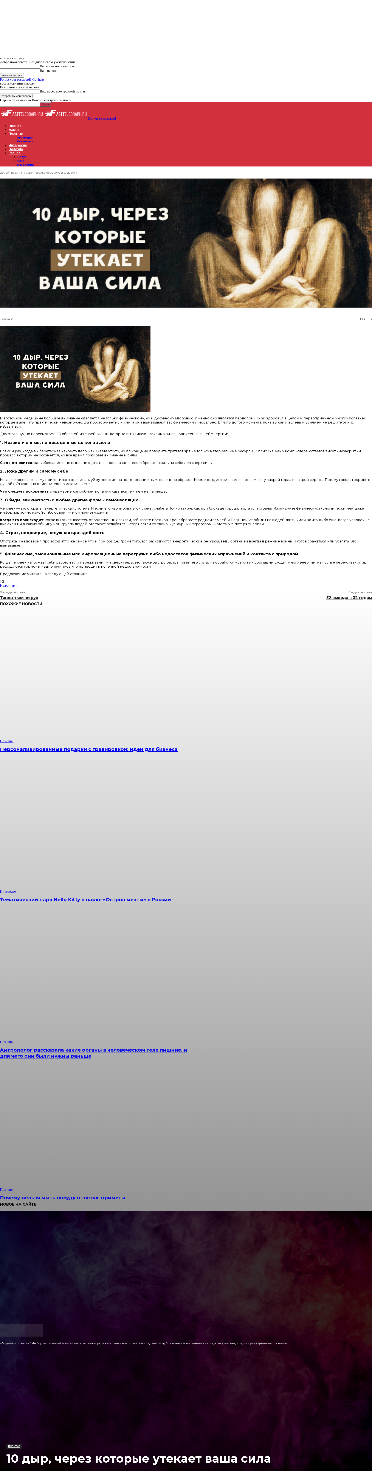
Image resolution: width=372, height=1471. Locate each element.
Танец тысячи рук (19, 597)
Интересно (8, 891)
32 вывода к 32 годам (349, 597)
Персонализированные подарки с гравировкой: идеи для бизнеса (89, 749)
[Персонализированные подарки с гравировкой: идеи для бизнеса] (94, 677)
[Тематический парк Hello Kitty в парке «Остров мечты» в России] (94, 827)
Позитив (14, 1446)
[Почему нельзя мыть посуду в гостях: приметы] (94, 1125)
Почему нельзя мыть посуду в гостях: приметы (62, 1198)
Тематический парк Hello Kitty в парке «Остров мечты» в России (85, 900)
